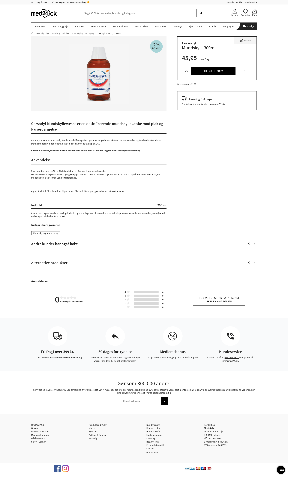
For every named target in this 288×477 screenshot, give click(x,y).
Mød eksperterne (39, 431)
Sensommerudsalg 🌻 (79, 2)
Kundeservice (251, 2)
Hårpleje (79, 26)
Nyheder (93, 431)
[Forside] (32, 33)
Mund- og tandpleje (60, 33)
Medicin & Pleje (98, 26)
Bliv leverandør (38, 438)
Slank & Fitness (120, 26)
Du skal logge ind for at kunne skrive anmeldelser (219, 299)
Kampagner (59, 2)
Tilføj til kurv (213, 71)
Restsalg (93, 438)
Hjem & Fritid (195, 26)
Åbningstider (152, 451)
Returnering (152, 441)
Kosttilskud (40, 26)
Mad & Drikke (141, 26)
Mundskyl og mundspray (83, 33)
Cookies (150, 448)
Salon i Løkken (38, 441)
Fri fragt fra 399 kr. (41, 2)
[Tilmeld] (164, 401)
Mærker (93, 427)
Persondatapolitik (155, 445)
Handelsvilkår (153, 431)
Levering (150, 438)
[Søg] (200, 13)
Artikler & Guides (97, 434)
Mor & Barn (160, 26)
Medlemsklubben (40, 434)
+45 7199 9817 (232, 357)
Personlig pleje (60, 26)
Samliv (212, 26)
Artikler (239, 2)
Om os (34, 427)
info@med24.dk (230, 360)
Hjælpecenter (153, 427)
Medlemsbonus (154, 434)
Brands (230, 2)
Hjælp (281, 469)
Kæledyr (178, 26)
